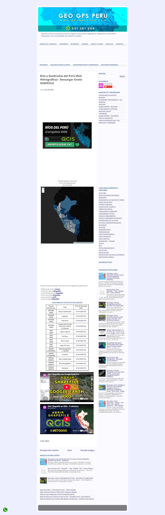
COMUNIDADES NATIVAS (106, 214)
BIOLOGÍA (102, 97)
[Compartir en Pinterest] (48, 441)
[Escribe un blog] (43, 441)
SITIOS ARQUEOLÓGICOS (106, 248)
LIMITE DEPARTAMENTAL (106, 234)
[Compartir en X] (45, 441)
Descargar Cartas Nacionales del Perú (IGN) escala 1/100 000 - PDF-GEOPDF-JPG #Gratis (115, 318)
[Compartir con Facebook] (46, 441)
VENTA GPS (109, 44)
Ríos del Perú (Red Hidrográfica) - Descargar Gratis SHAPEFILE (115, 359)
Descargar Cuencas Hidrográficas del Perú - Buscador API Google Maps (70, 478)
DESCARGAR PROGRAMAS (109, 65)
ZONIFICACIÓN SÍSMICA (106, 257)
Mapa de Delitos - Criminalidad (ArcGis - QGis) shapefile (58, 490)
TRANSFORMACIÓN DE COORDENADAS (85, 65)
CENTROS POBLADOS (105, 205)
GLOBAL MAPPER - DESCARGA (108, 107)
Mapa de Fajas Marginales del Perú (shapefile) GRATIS (57, 494)
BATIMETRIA (102, 198)
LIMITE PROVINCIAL (105, 236)
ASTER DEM (102, 193)
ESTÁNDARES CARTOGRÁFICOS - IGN (110, 100)
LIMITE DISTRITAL (104, 239)
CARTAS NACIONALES (105, 202)
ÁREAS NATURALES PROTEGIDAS (109, 195)
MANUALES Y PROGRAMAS (107, 123)
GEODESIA (85, 44)
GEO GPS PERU (49, 90)
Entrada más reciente (49, 450)
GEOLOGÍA (102, 104)
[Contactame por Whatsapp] (5, 512)
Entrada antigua (87, 450)
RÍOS (100, 246)
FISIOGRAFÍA (103, 225)
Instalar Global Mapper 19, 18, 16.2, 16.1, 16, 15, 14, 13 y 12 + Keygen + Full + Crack (115, 331)
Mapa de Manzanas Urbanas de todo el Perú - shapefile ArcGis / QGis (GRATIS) (65, 497)
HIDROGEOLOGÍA (104, 232)
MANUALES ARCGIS (105, 111)
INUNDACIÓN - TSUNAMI (107, 241)
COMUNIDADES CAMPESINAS (108, 211)
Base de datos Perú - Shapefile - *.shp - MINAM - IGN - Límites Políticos (70, 468)
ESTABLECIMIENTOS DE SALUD (108, 220)
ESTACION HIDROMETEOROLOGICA (110, 223)
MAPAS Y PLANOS (97, 44)
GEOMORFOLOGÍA (104, 230)
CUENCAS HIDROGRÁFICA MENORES (110, 218)
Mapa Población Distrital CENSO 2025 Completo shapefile (58, 492)
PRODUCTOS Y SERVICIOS (48, 44)
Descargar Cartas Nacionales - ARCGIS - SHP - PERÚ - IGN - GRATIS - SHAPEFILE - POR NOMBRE (115, 403)
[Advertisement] (83, 54)
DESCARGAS (44, 65)
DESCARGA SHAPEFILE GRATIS (60, 65)
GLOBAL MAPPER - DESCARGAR (108, 116)
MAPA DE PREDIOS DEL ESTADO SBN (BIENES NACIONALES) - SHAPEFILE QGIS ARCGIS (67, 499)
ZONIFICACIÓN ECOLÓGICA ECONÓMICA (111, 255)
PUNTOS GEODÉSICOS (106, 118)
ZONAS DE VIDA (104, 253)
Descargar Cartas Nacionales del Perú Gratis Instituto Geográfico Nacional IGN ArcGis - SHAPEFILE (68, 459)
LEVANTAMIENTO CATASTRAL (108, 109)
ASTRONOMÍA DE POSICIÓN (107, 95)
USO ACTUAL (103, 250)
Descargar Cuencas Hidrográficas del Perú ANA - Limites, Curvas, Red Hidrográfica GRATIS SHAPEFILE (116, 374)
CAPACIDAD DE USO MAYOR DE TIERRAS (111, 200)
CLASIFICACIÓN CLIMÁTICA (107, 207)
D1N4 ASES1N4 (81, 311)
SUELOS (101, 243)
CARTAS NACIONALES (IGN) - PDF (109, 120)
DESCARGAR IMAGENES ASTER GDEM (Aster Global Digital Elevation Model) (115, 344)
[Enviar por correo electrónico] (41, 441)
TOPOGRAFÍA (63, 44)
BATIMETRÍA (75, 44)
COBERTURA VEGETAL (105, 209)
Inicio (69, 450)
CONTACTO (119, 44)
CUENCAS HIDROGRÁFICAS (107, 216)
